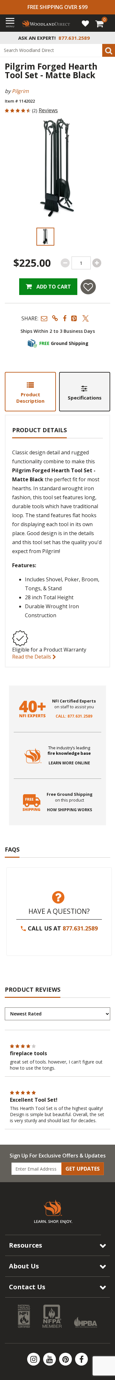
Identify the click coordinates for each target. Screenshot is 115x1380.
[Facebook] (81, 1359)
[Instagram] (34, 1359)
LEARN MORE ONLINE (69, 763)
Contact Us (27, 1287)
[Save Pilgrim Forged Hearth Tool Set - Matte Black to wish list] (88, 286)
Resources (25, 1245)
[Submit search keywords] (108, 50)
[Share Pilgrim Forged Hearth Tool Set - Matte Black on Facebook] (64, 318)
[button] (44, 318)
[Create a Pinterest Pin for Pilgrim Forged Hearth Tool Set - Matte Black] (74, 318)
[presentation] (45, 237)
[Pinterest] (66, 1359)
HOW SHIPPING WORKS (69, 809)
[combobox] (57, 50)
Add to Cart (53, 286)
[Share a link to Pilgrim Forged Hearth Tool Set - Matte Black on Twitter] (85, 318)
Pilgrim (20, 91)
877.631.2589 (80, 928)
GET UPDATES (82, 1168)
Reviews (48, 110)
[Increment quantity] (97, 263)
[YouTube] (50, 1359)
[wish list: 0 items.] (85, 23)
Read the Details (32, 656)
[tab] (30, 391)
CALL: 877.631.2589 (74, 716)
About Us (24, 1266)
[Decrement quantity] (65, 263)
